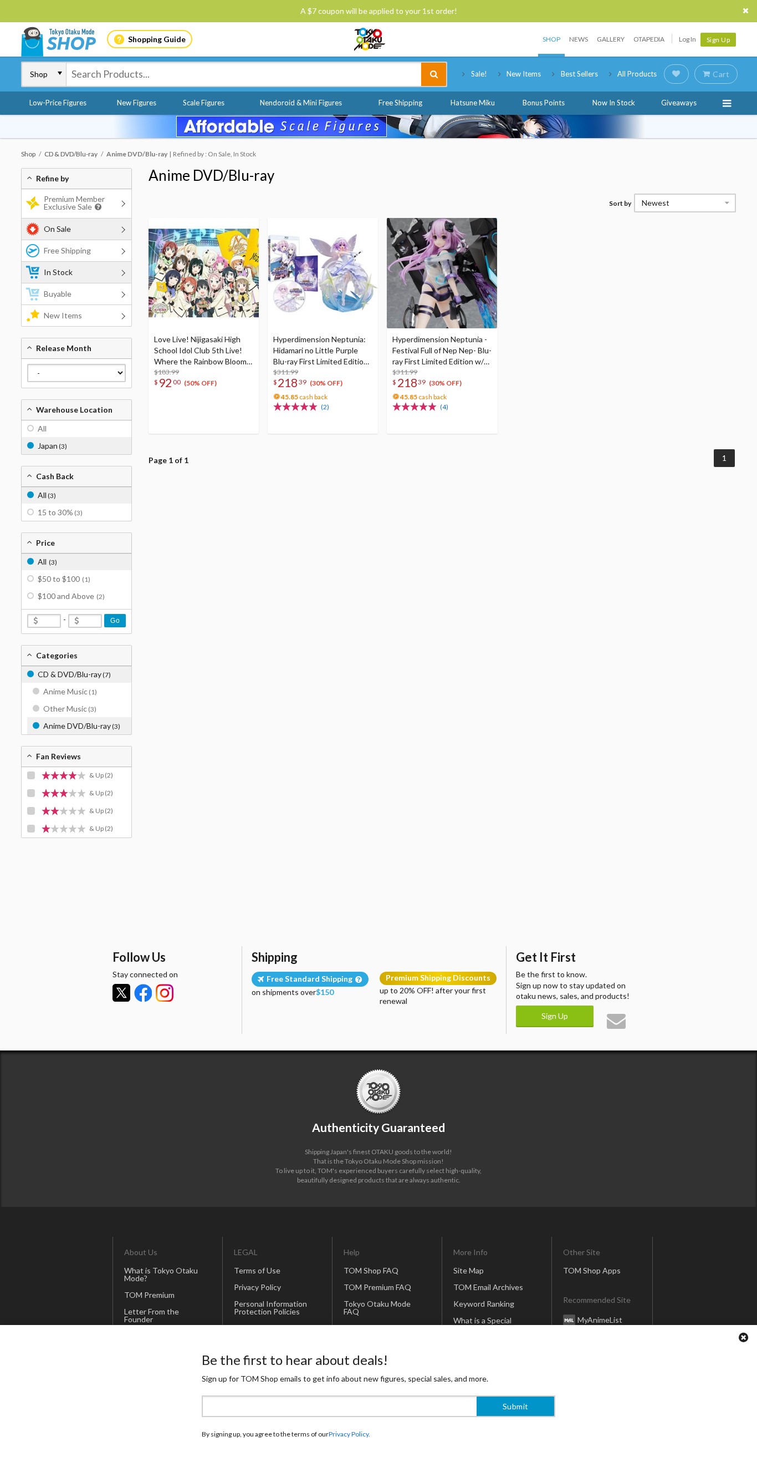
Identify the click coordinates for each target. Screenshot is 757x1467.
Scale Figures (203, 102)
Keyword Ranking (483, 1303)
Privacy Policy (257, 1287)
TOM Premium (149, 1295)
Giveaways (679, 102)
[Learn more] (96, 207)
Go (115, 621)
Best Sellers (579, 73)
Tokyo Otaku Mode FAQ (377, 1307)
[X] (121, 993)
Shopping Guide (157, 39)
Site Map (468, 1270)
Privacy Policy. (349, 1434)
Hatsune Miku (473, 102)
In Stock (58, 272)
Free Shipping (400, 102)
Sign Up (718, 39)
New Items (524, 73)
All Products (637, 73)
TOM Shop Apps (592, 1270)
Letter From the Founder (151, 1315)
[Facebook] (143, 993)
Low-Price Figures (57, 102)
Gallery (611, 39)
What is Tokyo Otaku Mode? (161, 1274)
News (578, 39)
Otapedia (648, 39)
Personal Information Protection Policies (270, 1307)
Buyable (57, 293)
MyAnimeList (599, 1319)
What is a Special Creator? (482, 1324)
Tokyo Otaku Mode (370, 39)
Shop (551, 39)
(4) (444, 407)
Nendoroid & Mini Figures (301, 102)
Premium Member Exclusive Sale (74, 202)
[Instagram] (164, 993)
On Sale (57, 228)
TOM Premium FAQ (377, 1287)
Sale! (479, 73)
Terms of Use (257, 1270)
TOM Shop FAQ (371, 1270)
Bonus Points (544, 102)
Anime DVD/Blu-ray (211, 175)
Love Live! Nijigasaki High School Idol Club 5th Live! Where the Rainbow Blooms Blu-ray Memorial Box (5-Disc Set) (203, 350)
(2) (325, 407)
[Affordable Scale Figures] (378, 126)
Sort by (620, 203)
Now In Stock (613, 102)
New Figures (136, 102)
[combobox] (244, 74)
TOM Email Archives (488, 1287)
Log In (687, 39)
